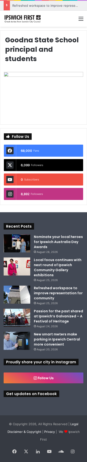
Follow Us (45, 378)
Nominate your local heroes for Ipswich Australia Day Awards (58, 241)
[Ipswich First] (23, 18)
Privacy (49, 432)
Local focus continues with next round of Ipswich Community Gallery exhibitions (57, 267)
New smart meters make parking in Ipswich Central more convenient (57, 339)
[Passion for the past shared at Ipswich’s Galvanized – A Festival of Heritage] (17, 318)
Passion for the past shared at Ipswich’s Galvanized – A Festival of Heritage (58, 316)
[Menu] (81, 20)
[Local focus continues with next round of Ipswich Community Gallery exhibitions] (17, 266)
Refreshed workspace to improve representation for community (58, 293)
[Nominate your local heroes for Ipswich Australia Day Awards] (17, 243)
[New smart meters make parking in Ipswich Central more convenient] (17, 341)
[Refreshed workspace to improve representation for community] (17, 295)
